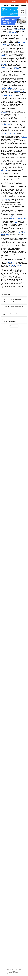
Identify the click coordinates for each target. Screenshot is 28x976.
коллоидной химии (6, 272)
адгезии (10, 84)
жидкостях (4, 170)
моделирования (6, 199)
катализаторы (5, 216)
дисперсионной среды (7, 95)
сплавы (24, 137)
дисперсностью (5, 124)
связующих (4, 112)
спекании (21, 105)
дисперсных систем (21, 29)
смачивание (4, 55)
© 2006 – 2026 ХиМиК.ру (14, 969)
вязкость (3, 97)
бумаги (15, 222)
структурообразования (8, 88)
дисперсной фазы (17, 87)
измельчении (11, 244)
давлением (10, 260)
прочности (21, 42)
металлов (4, 64)
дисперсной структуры (8, 133)
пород (15, 67)
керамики (4, 67)
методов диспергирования (18, 218)
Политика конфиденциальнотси (14, 973)
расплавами (4, 57)
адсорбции (11, 47)
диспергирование (6, 34)
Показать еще (14, 326)
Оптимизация (7, 258)
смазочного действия (15, 265)
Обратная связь (14, 972)
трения (10, 262)
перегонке (20, 107)
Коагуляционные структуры (16, 91)
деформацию (13, 32)
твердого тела (5, 44)
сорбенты (13, 216)
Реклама (14, 971)
